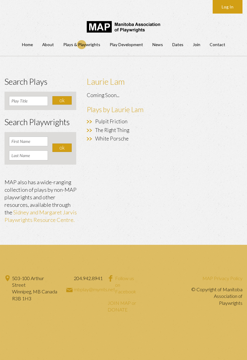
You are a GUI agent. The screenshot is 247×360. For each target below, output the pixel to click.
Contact (217, 44)
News (157, 44)
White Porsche (112, 138)
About (48, 44)
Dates (177, 44)
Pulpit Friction (111, 121)
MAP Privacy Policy (222, 278)
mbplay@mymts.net (94, 289)
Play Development (126, 44)
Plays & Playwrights (81, 44)
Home (27, 44)
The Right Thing (112, 130)
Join (196, 44)
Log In (227, 6)
